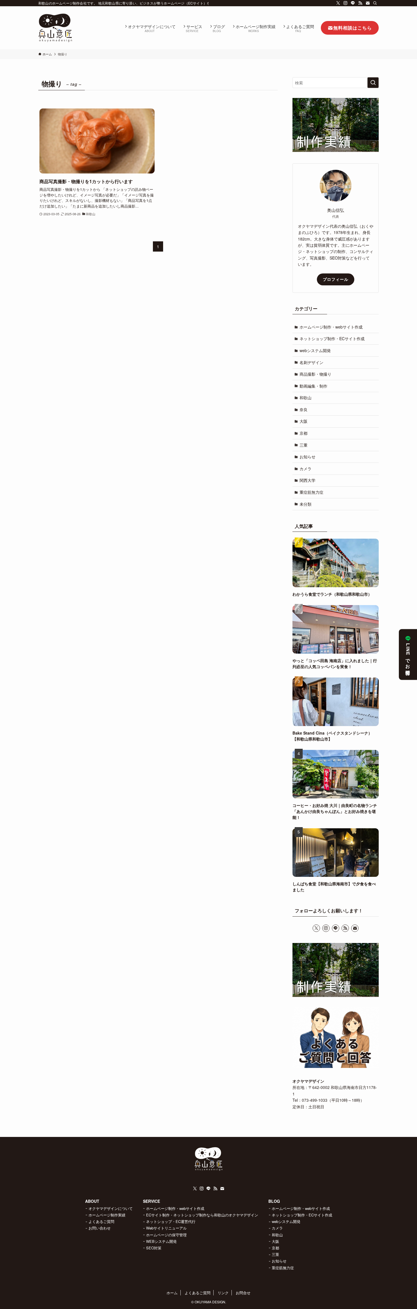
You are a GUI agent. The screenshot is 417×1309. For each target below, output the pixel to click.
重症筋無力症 (311, 492)
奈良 (304, 409)
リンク (223, 1292)
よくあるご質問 (101, 1221)
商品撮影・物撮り (315, 374)
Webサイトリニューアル (166, 1228)
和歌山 (305, 397)
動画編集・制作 (313, 386)
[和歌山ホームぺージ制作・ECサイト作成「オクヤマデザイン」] (55, 28)
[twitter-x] (338, 3)
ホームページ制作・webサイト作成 (331, 327)
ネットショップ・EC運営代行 (170, 1221)
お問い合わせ (100, 1228)
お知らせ (307, 456)
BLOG (274, 1201)
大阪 (304, 421)
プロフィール (335, 279)
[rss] (360, 3)
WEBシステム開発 (161, 1241)
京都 (304, 433)
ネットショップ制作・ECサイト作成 (332, 338)
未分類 (305, 504)
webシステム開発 (315, 350)
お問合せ (243, 1292)
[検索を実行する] (373, 82)
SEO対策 (153, 1248)
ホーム (172, 1292)
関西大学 (307, 480)
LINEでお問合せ (408, 658)
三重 (304, 445)
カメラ (305, 468)
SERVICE (151, 1201)
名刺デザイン (311, 362)
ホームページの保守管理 (166, 1234)
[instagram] (345, 3)
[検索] (375, 3)
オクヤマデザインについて (111, 1208)
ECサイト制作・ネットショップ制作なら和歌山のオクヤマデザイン (202, 1215)
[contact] (367, 3)
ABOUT (92, 1201)
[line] (353, 3)
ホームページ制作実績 (107, 1215)
